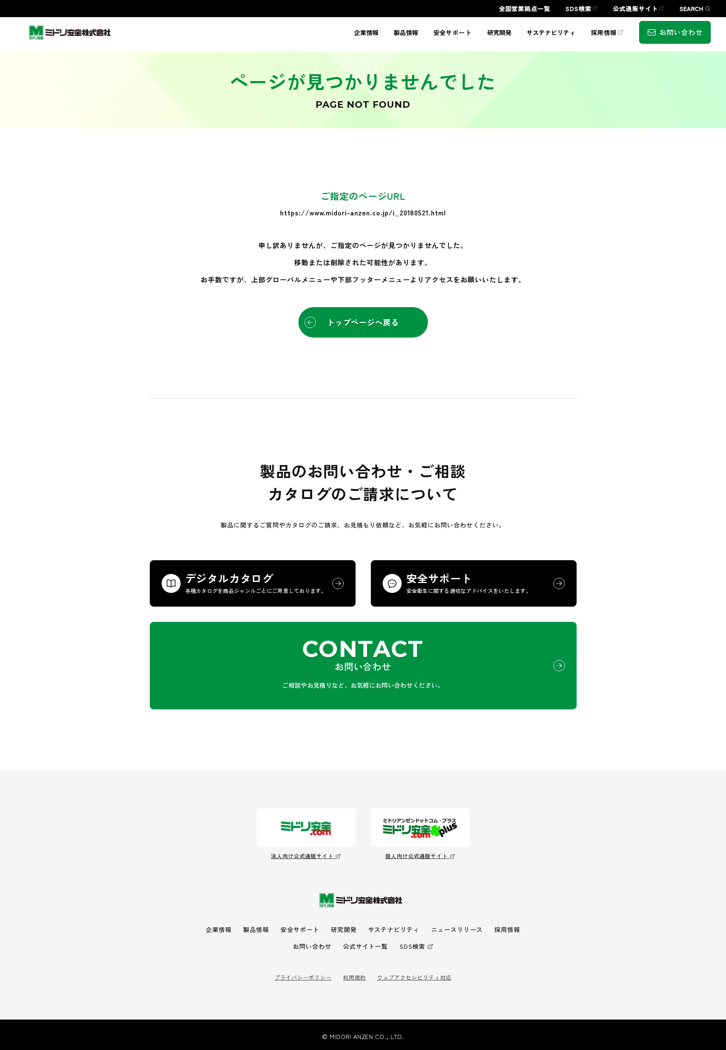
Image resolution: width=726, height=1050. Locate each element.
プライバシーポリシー (303, 977)
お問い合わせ (312, 946)
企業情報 (219, 929)
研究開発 (344, 929)
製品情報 (256, 929)
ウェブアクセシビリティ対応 (414, 977)
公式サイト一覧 (365, 946)
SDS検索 (412, 946)
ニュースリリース (457, 929)
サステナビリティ (394, 929)
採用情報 (507, 929)
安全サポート (299, 929)
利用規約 (354, 977)
